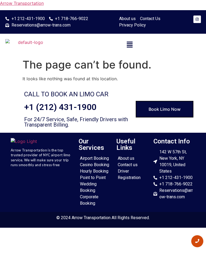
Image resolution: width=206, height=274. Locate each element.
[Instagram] (197, 19)
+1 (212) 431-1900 (60, 107)
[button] (129, 45)
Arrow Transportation (22, 3)
